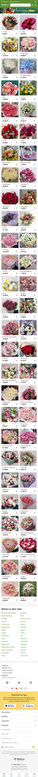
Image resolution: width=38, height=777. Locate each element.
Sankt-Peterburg (6, 616)
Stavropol (23, 627)
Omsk (3, 655)
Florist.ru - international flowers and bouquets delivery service (19, 766)
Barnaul (3, 621)
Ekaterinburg (5, 627)
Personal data (5, 730)
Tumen (22, 633)
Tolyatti (22, 630)
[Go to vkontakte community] (7, 682)
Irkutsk (3, 630)
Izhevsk (3, 633)
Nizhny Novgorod (6, 650)
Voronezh (23, 647)
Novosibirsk (5, 653)
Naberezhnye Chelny (8, 647)
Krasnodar (4, 641)
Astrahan (4, 618)
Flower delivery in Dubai (9, 743)
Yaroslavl (23, 650)
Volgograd (23, 644)
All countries (24, 655)
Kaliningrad (5, 636)
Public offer (5, 734)
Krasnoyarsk (5, 644)
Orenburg (23, 613)
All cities (23, 653)
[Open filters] (35, 5)
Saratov (22, 624)
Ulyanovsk (23, 638)
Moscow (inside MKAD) (8, 613)
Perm (22, 616)
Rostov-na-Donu (25, 618)
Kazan (3, 638)
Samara (22, 621)
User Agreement (6, 738)
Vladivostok (24, 641)
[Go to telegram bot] (19, 682)
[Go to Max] (31, 682)
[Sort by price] (32, 5)
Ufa (21, 636)
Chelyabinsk (5, 624)
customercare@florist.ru (8, 678)
